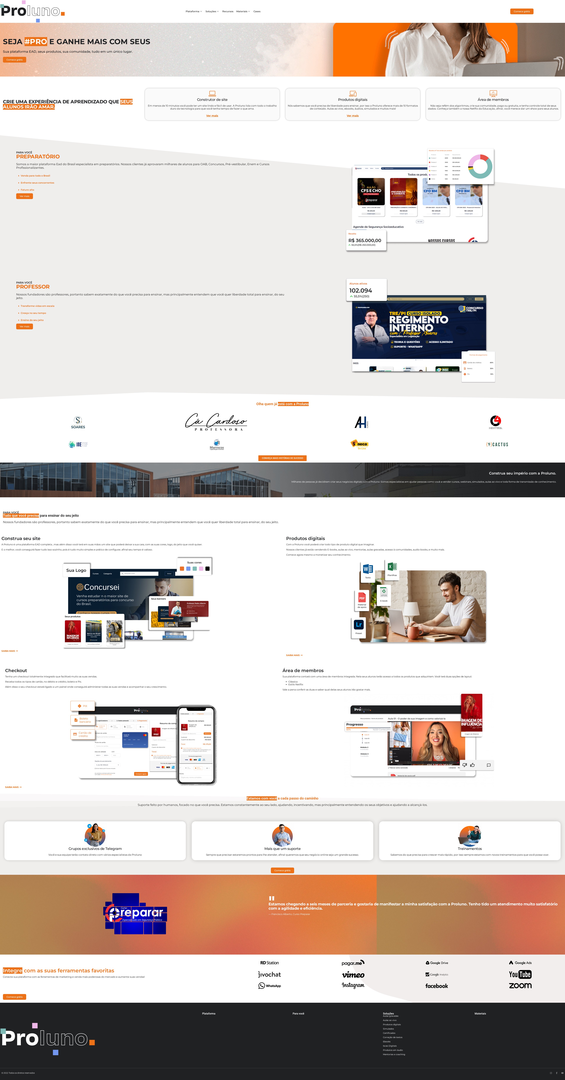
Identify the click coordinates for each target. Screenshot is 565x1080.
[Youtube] (562, 1073)
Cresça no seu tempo (33, 313)
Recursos (227, 11)
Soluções (211, 11)
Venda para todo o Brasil (35, 175)
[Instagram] (551, 1073)
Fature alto (27, 189)
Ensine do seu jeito (32, 320)
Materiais (241, 11)
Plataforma (192, 11)
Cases (257, 11)
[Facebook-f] (557, 1073)
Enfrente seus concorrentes (37, 182)
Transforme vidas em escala (37, 306)
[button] (152, 175)
